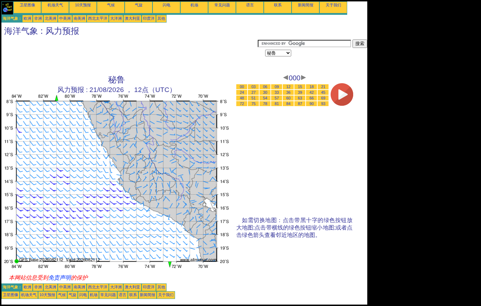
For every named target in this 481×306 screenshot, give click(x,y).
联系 (278, 5)
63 (300, 98)
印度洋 (149, 18)
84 (288, 104)
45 (323, 92)
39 (300, 92)
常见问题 (222, 5)
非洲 (38, 18)
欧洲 (27, 18)
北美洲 (50, 18)
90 (312, 104)
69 (323, 98)
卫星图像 (27, 5)
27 (253, 92)
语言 (250, 5)
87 (300, 104)
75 (253, 104)
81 (277, 104)
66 (312, 98)
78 (265, 104)
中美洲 (65, 18)
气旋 (139, 5)
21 (323, 87)
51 (253, 98)
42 (312, 92)
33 (277, 92)
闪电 (166, 5)
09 (277, 87)
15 (300, 87)
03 (253, 87)
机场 (194, 5)
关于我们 (333, 5)
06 (265, 87)
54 (265, 98)
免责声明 (59, 278)
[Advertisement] (129, 55)
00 (242, 87)
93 (323, 104)
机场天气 (55, 5)
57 (277, 98)
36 (288, 92)
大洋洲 (116, 18)
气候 (111, 5)
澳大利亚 (132, 18)
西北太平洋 (97, 18)
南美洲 (79, 18)
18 (312, 87)
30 (265, 92)
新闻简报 (305, 5)
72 (242, 104)
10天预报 (83, 5)
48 (242, 98)
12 (288, 87)
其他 (161, 18)
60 (288, 98)
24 (242, 92)
